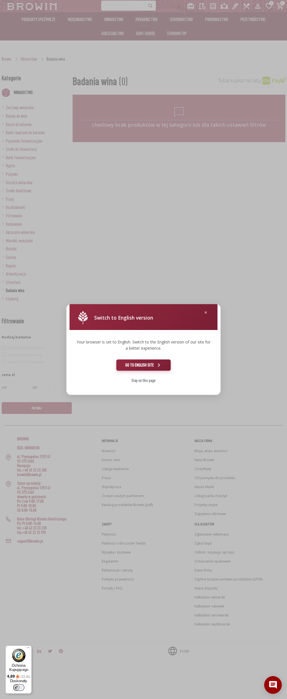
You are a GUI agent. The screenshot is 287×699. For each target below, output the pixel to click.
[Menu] (28, 649)
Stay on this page (143, 380)
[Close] (205, 312)
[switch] (18, 687)
